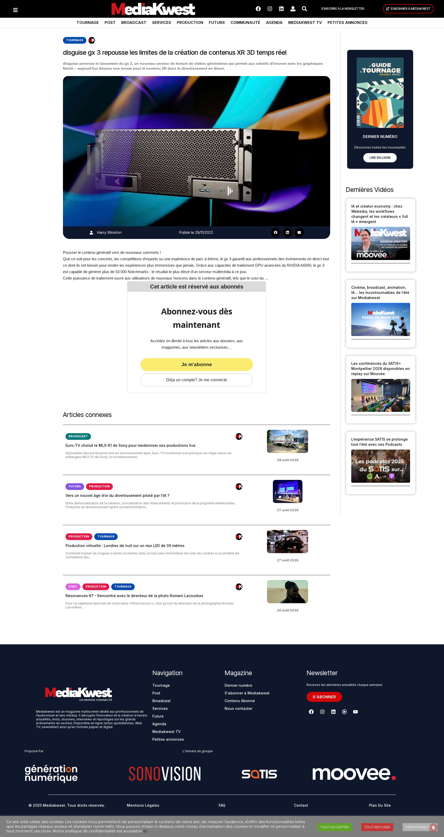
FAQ (222, 805)
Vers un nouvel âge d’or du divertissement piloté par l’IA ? (117, 495)
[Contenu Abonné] (91, 40)
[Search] (304, 9)
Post (110, 22)
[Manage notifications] (433, 828)
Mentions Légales (143, 805)
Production (190, 22)
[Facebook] (258, 9)
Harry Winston (109, 232)
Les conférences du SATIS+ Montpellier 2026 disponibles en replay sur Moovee (380, 368)
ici (145, 831)
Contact (301, 805)
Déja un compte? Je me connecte (196, 380)
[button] (275, 232)
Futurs (217, 22)
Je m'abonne (196, 364)
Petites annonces (347, 22)
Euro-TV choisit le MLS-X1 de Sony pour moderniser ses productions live (131, 445)
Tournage (88, 22)
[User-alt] (293, 9)
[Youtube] (355, 712)
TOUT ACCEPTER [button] (335, 827)
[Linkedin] (281, 9)
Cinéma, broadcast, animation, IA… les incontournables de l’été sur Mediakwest (380, 292)
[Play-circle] (344, 712)
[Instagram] (270, 9)
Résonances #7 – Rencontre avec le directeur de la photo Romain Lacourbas (134, 595)
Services (161, 22)
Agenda (274, 22)
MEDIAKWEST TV (305, 22)
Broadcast (133, 22)
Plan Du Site (380, 805)
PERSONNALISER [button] (420, 827)
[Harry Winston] (91, 233)
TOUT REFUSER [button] (377, 827)
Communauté (245, 22)
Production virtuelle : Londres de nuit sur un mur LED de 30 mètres (125, 545)
